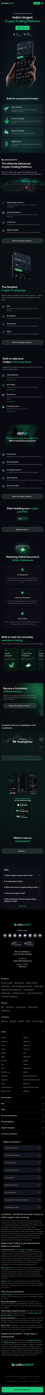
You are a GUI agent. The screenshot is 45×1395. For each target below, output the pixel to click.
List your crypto (37, 1021)
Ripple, (3, 1315)
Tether (25, 1038)
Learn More (10, 380)
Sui (24, 1053)
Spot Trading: (6, 1267)
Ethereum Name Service (32, 1080)
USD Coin (4, 1076)
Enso (3, 1084)
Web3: (3, 1281)
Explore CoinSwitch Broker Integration (29, 760)
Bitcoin (3, 1038)
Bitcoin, (31, 1313)
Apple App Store (10, 1342)
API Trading (39, 986)
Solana (25, 1072)
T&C (2, 1007)
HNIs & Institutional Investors (22, 986)
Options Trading (31, 983)
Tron (2, 1068)
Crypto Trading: (6, 1294)
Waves (25, 1064)
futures (22, 1250)
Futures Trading (6, 983)
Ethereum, (38, 1313)
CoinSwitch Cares (18, 993)
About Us (4, 1021)
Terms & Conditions (12, 1381)
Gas (2, 1064)
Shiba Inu (26, 1049)
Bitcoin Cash (5, 1091)
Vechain (4, 1061)
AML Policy (10, 1007)
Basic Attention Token (31, 1087)
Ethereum (4, 1041)
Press (28, 1021)
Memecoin (27, 1057)
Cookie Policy (5, 1010)
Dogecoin (26, 1045)
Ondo (3, 1049)
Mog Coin (26, 1041)
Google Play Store (34, 1340)
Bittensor (26, 1091)
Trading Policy (33, 1007)
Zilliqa (3, 1057)
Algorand (4, 1080)
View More (22, 906)
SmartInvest (5, 993)
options (31, 1250)
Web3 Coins (5, 986)
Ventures (13, 1021)
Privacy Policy (21, 1007)
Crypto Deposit (28, 990)
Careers (21, 1021)
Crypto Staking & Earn (35, 993)
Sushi (3, 1045)
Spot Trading (19, 983)
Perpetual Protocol (30, 1076)
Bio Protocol (5, 1072)
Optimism (26, 1068)
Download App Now (22, 1390)
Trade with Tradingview (9, 996)
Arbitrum (26, 1084)
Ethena (26, 1061)
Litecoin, (9, 1315)
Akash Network (6, 1087)
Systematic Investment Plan (11, 990)
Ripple (3, 1053)
